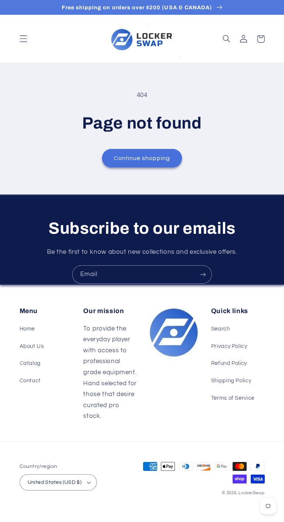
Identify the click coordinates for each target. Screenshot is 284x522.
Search (220, 329)
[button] (23, 38)
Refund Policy (229, 363)
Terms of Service (232, 398)
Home (27, 329)
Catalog (30, 363)
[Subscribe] (203, 274)
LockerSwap (251, 493)
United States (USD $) (55, 482)
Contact (30, 380)
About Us (32, 346)
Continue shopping (142, 158)
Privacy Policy (229, 346)
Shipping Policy (231, 380)
